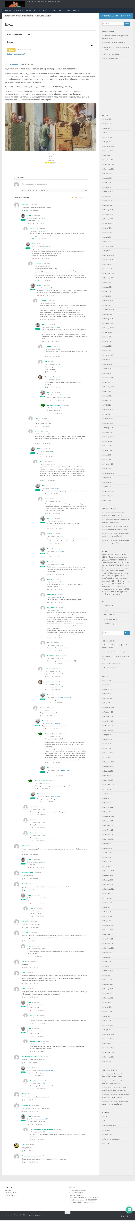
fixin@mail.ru (9, 1190)
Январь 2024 (108, 260)
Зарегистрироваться (13, 64)
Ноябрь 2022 (108, 323)
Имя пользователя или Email (24, 34)
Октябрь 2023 (109, 273)
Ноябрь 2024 (108, 214)
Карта (75, 10)
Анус (23, 1144)
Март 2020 (107, 468)
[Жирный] (22, 190)
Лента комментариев (111, 619)
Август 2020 (108, 446)
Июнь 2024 (107, 237)
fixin (29, 215)
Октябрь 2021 (109, 382)
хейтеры (106, 594)
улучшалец (119, 589)
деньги (106, 556)
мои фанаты (115, 568)
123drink (42, 218)
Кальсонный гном (65, 395)
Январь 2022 (108, 369)
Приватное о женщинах (112, 1139)
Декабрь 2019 (108, 482)
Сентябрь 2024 (109, 223)
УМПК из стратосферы (112, 54)
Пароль (16, 42)
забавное (110, 562)
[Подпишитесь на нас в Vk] (125, 16)
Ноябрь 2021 (108, 378)
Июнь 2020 (107, 455)
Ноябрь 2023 (108, 269)
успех (126, 589)
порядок (107, 1130)
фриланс (123, 592)
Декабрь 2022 (108, 319)
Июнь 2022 (107, 346)
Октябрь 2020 (109, 437)
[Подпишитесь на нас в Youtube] (123, 16)
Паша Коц (43, 898)
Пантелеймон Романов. (47, 1070)
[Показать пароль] (92, 45)
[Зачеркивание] (31, 190)
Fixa (41, 1005)
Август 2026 (108, 119)
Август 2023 (108, 282)
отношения (119, 573)
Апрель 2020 (108, 464)
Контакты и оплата (41, 10)
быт (125, 554)
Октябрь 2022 (109, 328)
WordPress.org (109, 624)
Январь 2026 (108, 151)
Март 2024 (107, 251)
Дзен (105, 1121)
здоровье (120, 562)
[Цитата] (39, 190)
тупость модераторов (108, 589)
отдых (114, 573)
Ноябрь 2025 (108, 160)
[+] (50, 190)
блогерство (119, 554)
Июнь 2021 (107, 400)
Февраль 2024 (109, 255)
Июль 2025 (108, 178)
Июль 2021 (108, 396)
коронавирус (116, 565)
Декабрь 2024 (108, 210)
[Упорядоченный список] (33, 190)
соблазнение (117, 584)
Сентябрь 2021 (109, 387)
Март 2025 (107, 196)
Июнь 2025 (107, 182)
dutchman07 (43, 1119)
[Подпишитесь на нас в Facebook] (129, 16)
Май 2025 (107, 187)
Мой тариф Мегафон (111, 58)
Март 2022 (107, 359)
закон (115, 562)
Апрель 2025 (108, 192)
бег (109, 554)
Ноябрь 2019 (108, 487)
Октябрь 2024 (109, 219)
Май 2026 (107, 133)
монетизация (124, 568)
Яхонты (57, 723)
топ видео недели (117, 586)
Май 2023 (107, 296)
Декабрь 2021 (108, 373)
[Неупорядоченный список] (36, 190)
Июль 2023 (108, 287)
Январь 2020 (108, 477)
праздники (126, 581)
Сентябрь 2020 (109, 441)
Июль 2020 (108, 450)
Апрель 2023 (108, 300)
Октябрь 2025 (109, 164)
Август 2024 (108, 228)
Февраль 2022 (109, 364)
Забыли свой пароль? (16, 54)
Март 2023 (107, 305)
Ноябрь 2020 (108, 432)
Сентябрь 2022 (109, 332)
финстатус (115, 592)
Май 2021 (107, 405)
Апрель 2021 (108, 409)
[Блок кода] (42, 190)
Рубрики (8, 10)
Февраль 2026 (109, 146)
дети (111, 557)
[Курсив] (25, 190)
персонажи (105, 581)
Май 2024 (107, 241)
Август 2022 (108, 337)
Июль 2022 (108, 341)
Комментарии (56, 10)
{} (47, 190)
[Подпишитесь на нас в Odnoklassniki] (127, 16)
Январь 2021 (108, 423)
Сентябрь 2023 (109, 278)
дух (104, 559)
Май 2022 (107, 350)
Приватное (107, 1134)
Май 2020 (107, 459)
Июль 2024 (108, 232)
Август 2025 (108, 173)
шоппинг (116, 594)
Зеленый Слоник (65, 770)
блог (105, 1116)
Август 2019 (108, 500)
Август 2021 (108, 391)
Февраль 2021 (109, 418)
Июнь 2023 (107, 291)
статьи (106, 1143)
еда (108, 560)
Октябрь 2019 (109, 491)
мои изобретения (110, 1125)
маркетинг (106, 568)
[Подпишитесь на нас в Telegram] (121, 16)
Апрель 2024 (108, 246)
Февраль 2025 (109, 201)
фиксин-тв (107, 591)
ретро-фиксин (107, 584)
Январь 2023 (108, 314)
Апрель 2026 (108, 137)
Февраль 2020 (109, 473)
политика (115, 580)
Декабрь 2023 (108, 264)
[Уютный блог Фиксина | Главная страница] (15, 4)
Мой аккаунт (18, 10)
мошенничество (108, 570)
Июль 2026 (108, 123)
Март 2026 (107, 142)
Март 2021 (107, 414)
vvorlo (52, 451)
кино (107, 565)
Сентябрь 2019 (109, 496)
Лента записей (109, 615)
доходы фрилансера (120, 557)
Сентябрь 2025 (109, 169)
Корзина (28, 10)
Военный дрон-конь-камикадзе (114, 42)
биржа (112, 554)
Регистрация (108, 605)
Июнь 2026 (107, 128)
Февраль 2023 (109, 310)
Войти (11, 50)
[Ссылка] (44, 190)
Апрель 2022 (108, 355)
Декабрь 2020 (108, 428)
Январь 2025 (108, 205)
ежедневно (115, 560)
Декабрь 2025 (108, 155)
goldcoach (104, 554)
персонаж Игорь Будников (120, 578)
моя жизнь (119, 570)
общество (107, 573)
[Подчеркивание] (28, 190)
